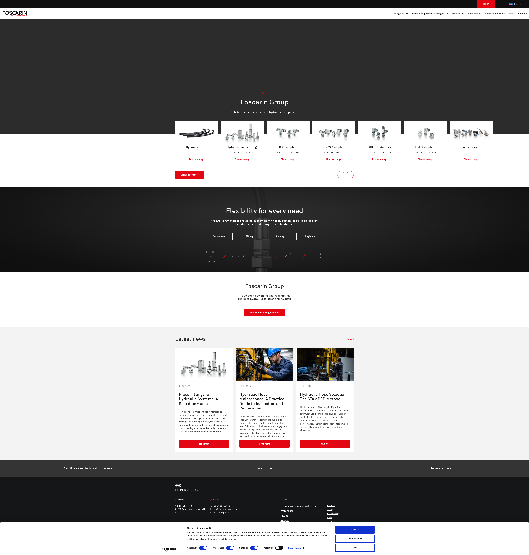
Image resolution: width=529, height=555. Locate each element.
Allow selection (355, 538)
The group (399, 13)
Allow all (355, 529)
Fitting (284, 515)
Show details (294, 548)
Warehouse (287, 511)
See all (350, 339)
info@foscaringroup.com (225, 509)
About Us (331, 506)
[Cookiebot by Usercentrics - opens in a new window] (169, 550)
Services (456, 13)
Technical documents (495, 13)
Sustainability (333, 514)
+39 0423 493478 (221, 506)
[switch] (230, 548)
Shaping (285, 520)
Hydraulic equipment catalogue (428, 13)
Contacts (522, 13)
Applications (474, 13)
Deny (355, 547)
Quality (330, 510)
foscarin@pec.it (221, 512)
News (512, 13)
